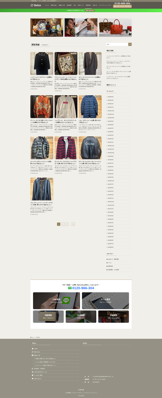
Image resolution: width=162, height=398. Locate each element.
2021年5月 (110, 215)
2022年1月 (110, 198)
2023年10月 (111, 152)
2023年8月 (110, 159)
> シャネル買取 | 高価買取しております (44, 362)
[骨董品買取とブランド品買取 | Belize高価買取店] (35, 5)
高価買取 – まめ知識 (113, 269)
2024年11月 (111, 114)
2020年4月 (110, 229)
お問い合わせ (37, 378)
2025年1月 (110, 107)
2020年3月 (110, 233)
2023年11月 (111, 149)
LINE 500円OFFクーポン (40, 372)
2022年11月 (111, 180)
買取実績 (110, 266)
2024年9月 (110, 121)
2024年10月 (111, 117)
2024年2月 (110, 138)
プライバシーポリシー (77, 392)
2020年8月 (110, 219)
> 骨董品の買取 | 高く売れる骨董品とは (44, 358)
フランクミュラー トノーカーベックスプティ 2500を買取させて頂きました (119, 62)
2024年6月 (110, 131)
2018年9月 (110, 236)
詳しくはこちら (90, 10)
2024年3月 (110, 135)
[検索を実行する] (130, 44)
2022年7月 (110, 184)
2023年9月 (110, 156)
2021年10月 (111, 205)
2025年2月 (110, 103)
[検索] (130, 1)
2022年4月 (110, 191)
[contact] (128, 1)
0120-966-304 (83, 288)
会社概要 (68, 392)
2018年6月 (110, 247)
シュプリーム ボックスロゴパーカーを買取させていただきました (118, 77)
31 (73, 224)
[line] (126, 1)
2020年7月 (110, 222)
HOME (36, 348)
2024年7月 (110, 128)
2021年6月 (110, 212)
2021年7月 (110, 208)
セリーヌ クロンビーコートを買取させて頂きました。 (119, 67)
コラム (110, 262)
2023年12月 (111, 145)
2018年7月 (110, 243)
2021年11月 (111, 201)
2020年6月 (110, 226)
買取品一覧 (37, 355)
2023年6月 (110, 166)
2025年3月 (110, 100)
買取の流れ (37, 352)
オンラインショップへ (90, 392)
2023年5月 (110, 170)
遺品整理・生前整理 (39, 368)
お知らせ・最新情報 (113, 259)
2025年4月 (110, 96)
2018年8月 (110, 240)
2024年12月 (111, 110)
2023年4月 (110, 173)
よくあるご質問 (38, 375)
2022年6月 (110, 187)
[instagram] (124, 1)
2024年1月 (110, 142)
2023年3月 (110, 177)
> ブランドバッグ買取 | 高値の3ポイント (45, 365)
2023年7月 (110, 163)
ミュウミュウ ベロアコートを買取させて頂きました (119, 56)
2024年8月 (110, 124)
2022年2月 (110, 194)
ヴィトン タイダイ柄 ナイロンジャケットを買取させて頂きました (119, 72)
